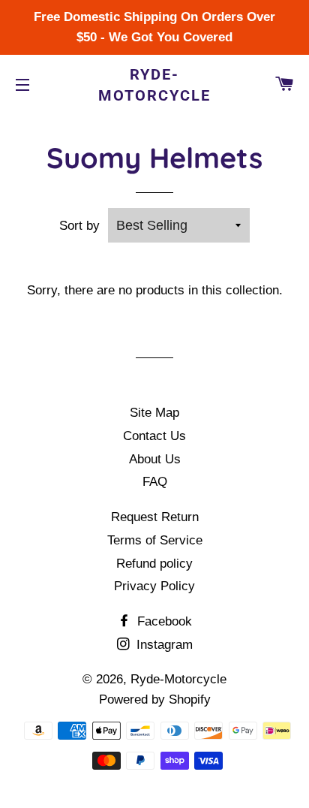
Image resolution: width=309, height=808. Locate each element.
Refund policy (154, 563)
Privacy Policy (154, 586)
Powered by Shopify (155, 699)
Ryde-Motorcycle (154, 84)
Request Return (155, 517)
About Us (155, 459)
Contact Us (154, 436)
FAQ (154, 482)
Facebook (163, 621)
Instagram (163, 645)
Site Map (154, 413)
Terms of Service (154, 540)
